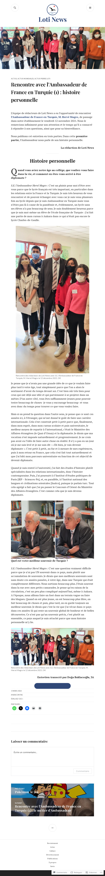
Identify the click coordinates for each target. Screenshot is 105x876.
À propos (52, 862)
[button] (33, 530)
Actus (14, 79)
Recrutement (52, 843)
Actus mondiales (26, 79)
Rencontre (17, 695)
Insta (52, 866)
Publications (52, 858)
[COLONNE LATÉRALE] (52, 828)
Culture (52, 851)
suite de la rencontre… (52, 686)
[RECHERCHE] (15, 8)
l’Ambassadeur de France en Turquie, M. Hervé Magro (44, 117)
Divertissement (52, 855)
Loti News (52, 19)
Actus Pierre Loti (42, 79)
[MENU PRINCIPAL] (90, 8)
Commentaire (82, 771)
